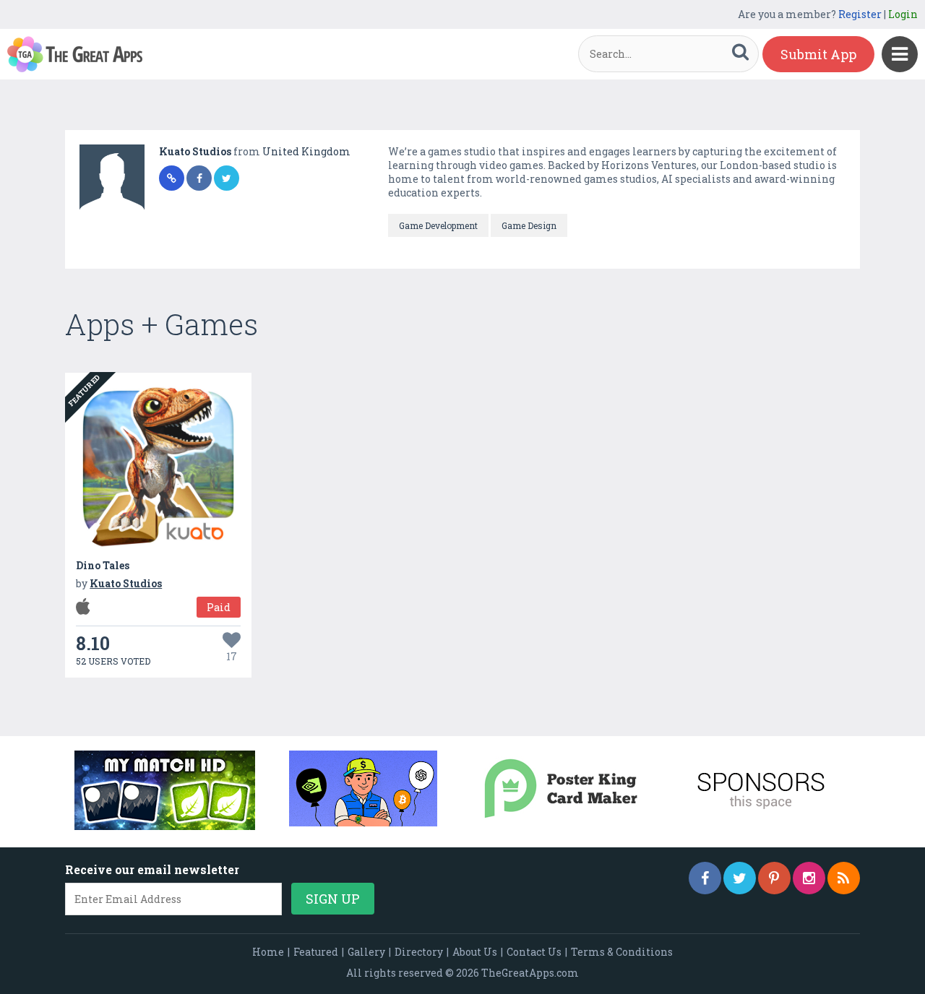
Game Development (438, 225)
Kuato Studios (196, 151)
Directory (419, 952)
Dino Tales (102, 565)
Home (268, 952)
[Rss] (843, 878)
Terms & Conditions (622, 952)
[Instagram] (809, 878)
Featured (315, 952)
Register (860, 14)
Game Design (529, 225)
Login (903, 14)
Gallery (366, 952)
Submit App (818, 54)
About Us (474, 952)
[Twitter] (739, 878)
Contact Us (534, 952)
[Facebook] (705, 878)
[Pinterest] (774, 878)
